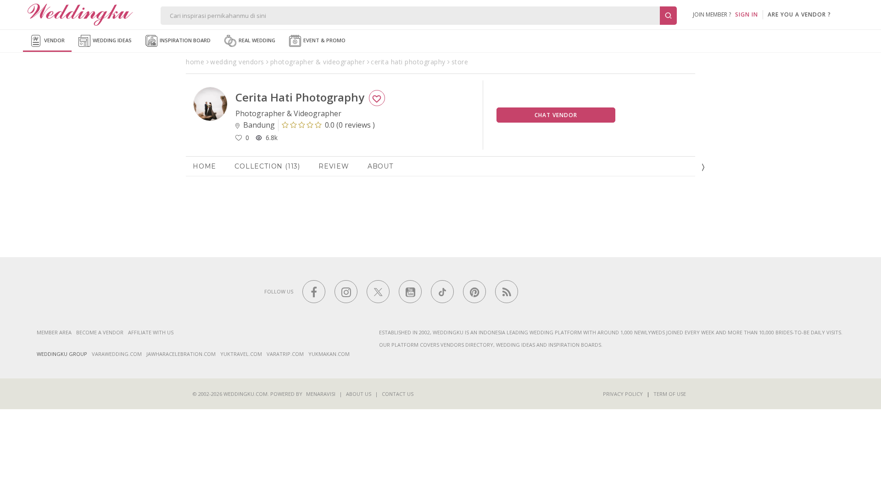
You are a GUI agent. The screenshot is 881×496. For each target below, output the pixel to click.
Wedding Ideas (111, 40)
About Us (358, 393)
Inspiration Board (184, 40)
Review (333, 166)
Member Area (54, 332)
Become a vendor (99, 332)
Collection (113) (267, 166)
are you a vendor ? (799, 14)
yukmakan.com (329, 353)
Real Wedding (256, 40)
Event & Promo (324, 40)
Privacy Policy (623, 393)
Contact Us (397, 393)
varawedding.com (117, 353)
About (380, 166)
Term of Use (669, 393)
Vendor (54, 40)
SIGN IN (746, 14)
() (350, 125)
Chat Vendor (556, 115)
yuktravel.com (241, 353)
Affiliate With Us (150, 332)
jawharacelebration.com (181, 353)
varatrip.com (285, 353)
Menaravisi (320, 393)
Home (204, 166)
